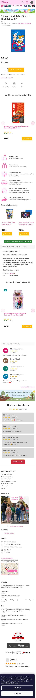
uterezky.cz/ (7, 550)
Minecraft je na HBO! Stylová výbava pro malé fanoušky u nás (17, 600)
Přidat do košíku (17, 69)
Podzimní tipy (4, 591)
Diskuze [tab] (25, 247)
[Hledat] (22, 2)
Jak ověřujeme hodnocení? (8, 481)
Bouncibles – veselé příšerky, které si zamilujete (14, 619)
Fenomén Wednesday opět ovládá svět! (12, 624)
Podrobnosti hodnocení (24, 23)
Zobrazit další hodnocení (27, 387)
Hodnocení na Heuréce (7, 484)
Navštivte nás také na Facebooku (13, 547)
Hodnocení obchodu (18, 404)
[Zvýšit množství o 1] (7, 69)
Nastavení (17, 688)
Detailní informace (6, 78)
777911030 (7, 552)
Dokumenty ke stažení (7, 486)
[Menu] (32, 2)
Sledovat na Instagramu (16, 526)
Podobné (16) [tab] (10, 247)
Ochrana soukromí (6, 479)
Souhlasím (17, 694)
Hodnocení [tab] (19, 247)
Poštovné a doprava (6, 477)
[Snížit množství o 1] (7, 71)
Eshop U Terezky (9, 533)
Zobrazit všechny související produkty (18, 241)
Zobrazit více (18, 462)
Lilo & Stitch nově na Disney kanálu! (10, 596)
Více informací (15, 683)
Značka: (6, 25)
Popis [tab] (4, 247)
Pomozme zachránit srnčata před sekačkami (13, 615)
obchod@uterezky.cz (10, 542)
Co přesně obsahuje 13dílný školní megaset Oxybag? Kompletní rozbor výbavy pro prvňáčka (15, 586)
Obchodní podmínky (6, 474)
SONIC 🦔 (12, 273)
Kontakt (3, 488)
